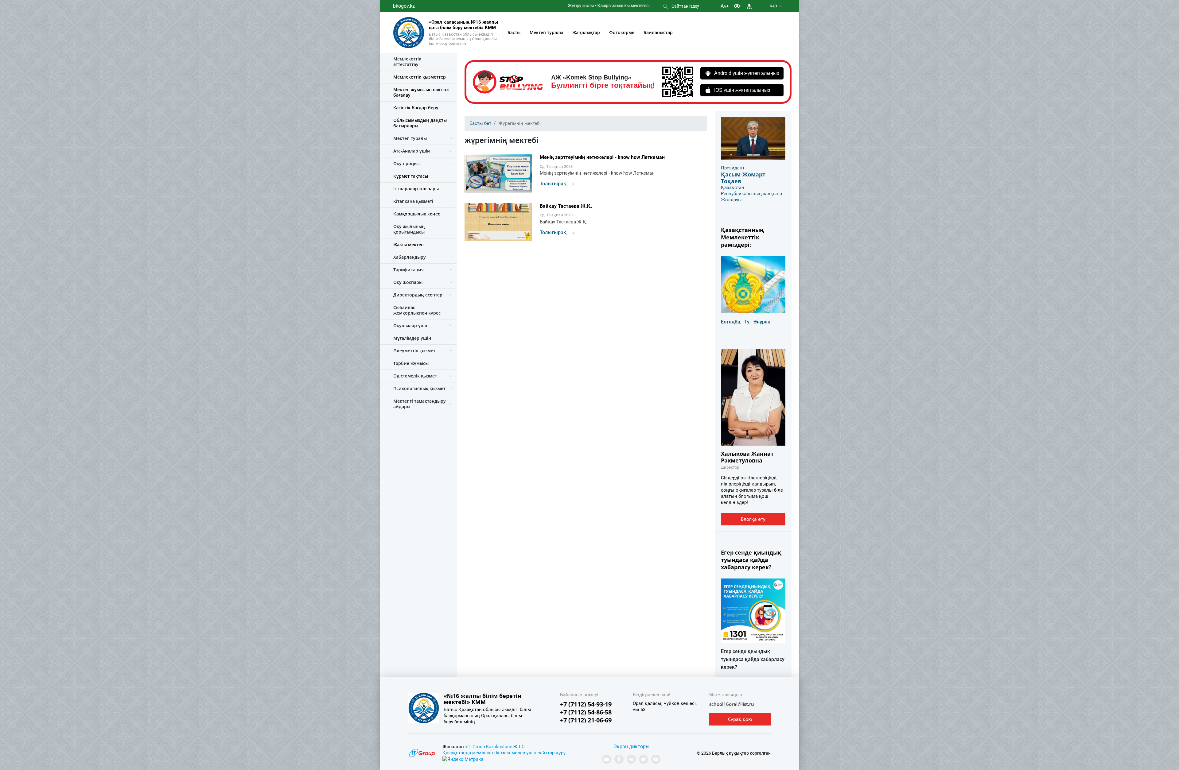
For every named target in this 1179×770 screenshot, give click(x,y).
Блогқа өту (753, 519)
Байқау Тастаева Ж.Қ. (566, 206)
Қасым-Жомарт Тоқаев (743, 178)
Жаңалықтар (586, 32)
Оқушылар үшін (411, 325)
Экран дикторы (631, 746)
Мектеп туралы (546, 32)
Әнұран (761, 322)
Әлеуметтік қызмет (414, 351)
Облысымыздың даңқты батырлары (420, 123)
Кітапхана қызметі (413, 201)
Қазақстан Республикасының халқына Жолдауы (751, 194)
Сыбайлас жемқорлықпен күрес (417, 310)
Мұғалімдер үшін (412, 338)
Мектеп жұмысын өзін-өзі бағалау (421, 92)
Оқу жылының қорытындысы (409, 229)
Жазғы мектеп (408, 244)
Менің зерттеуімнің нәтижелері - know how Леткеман (602, 157)
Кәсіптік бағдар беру (415, 107)
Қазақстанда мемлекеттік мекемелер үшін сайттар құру (504, 753)
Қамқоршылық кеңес (416, 214)
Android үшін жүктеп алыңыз (746, 73)
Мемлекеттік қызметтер (419, 77)
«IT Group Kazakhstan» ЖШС (495, 746)
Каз (773, 6)
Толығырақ (553, 183)
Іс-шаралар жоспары (416, 189)
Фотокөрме (621, 32)
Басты (514, 32)
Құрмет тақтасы (410, 176)
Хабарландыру (409, 257)
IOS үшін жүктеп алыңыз (742, 90)
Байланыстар (658, 32)
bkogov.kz (404, 6)
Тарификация (408, 270)
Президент (733, 168)
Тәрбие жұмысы (411, 363)
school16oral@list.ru (731, 704)
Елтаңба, (731, 322)
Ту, (747, 322)
